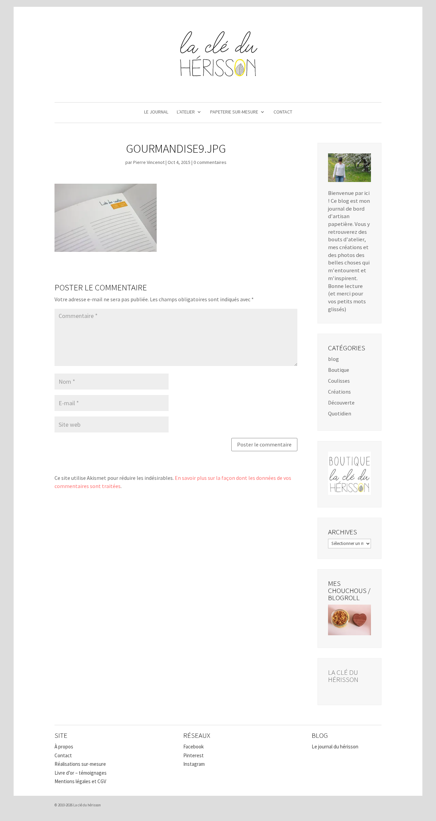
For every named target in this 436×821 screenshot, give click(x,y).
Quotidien (339, 413)
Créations (339, 391)
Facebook (193, 746)
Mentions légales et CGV (80, 781)
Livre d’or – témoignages (80, 773)
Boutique (338, 369)
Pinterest (193, 755)
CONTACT (283, 112)
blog (333, 358)
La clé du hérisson (343, 676)
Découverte (341, 402)
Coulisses (339, 380)
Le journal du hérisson (335, 746)
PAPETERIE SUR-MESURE (234, 112)
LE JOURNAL (156, 112)
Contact (63, 755)
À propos (63, 746)
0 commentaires (210, 162)
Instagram (194, 764)
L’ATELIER (186, 112)
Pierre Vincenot (149, 162)
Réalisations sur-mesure (80, 764)
